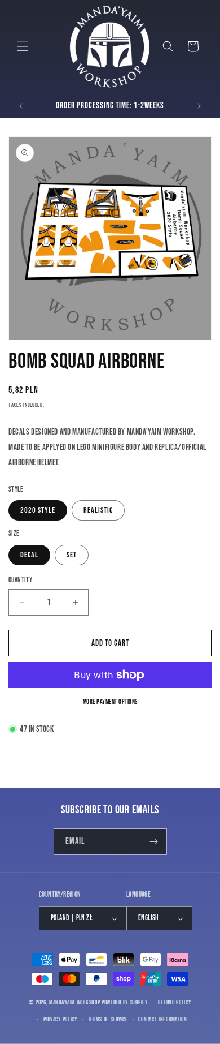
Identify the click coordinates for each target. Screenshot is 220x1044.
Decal (29, 555)
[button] (22, 46)
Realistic (98, 510)
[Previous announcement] (20, 105)
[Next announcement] (199, 105)
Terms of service (108, 1019)
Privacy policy (60, 1019)
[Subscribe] (154, 841)
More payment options (110, 702)
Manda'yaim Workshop (74, 1002)
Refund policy (174, 1002)
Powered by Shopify (125, 1002)
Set (72, 555)
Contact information (162, 1019)
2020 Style (37, 510)
